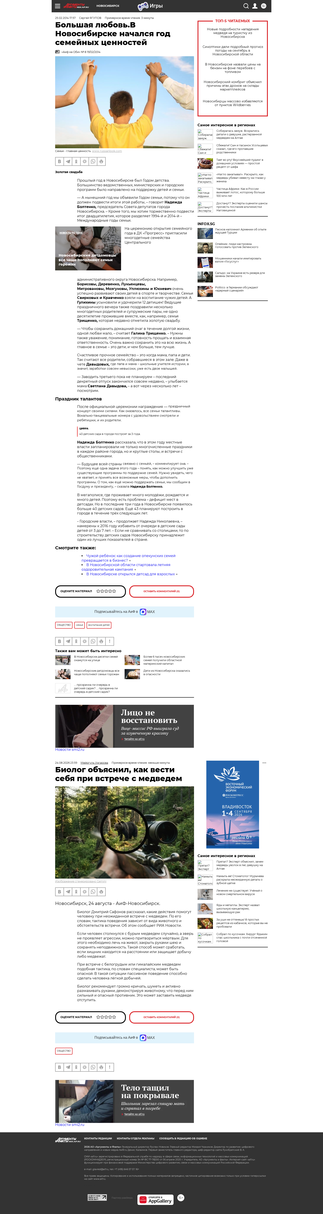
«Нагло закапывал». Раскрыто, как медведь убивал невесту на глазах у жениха (241, 178)
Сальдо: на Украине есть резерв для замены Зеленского (240, 274)
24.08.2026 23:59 (66, 762)
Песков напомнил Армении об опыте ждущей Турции (240, 231)
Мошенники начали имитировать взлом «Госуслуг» (238, 260)
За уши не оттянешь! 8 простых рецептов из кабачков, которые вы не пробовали (242, 923)
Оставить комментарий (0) (161, 591)
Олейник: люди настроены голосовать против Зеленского (236, 245)
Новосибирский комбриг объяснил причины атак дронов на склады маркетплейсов (233, 85)
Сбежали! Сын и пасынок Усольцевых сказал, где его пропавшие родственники (242, 149)
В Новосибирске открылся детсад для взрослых (130, 574)
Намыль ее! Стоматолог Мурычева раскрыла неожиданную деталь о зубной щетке (240, 879)
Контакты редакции (98, 1138)
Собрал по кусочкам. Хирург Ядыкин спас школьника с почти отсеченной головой (241, 937)
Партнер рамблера (122, 1197)
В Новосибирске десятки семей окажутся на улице (96, 658)
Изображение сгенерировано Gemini (80, 881)
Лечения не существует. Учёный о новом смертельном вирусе (239, 892)
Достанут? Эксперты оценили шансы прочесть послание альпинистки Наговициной (241, 207)
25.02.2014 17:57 (65, 18)
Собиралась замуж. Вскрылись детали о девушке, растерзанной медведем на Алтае (239, 134)
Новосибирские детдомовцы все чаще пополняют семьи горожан (96, 672)
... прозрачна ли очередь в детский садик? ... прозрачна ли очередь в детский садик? (96, 688)
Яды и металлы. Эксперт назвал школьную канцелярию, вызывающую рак (238, 908)
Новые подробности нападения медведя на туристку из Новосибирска (233, 33)
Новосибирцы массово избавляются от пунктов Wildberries (233, 103)
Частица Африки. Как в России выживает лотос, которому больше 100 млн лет (240, 192)
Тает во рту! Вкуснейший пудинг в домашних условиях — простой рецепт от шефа (239, 163)
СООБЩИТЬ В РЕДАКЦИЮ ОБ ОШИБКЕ (183, 1138)
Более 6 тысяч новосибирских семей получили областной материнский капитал (164, 660)
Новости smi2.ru (69, 749)
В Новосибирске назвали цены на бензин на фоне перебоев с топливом (233, 68)
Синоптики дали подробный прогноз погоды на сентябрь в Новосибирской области (233, 50)
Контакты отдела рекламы (135, 1138)
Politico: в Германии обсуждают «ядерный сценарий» (236, 289)
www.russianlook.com (107, 151)
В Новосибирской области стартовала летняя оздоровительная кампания (126, 567)
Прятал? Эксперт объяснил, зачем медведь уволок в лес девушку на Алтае (239, 865)
